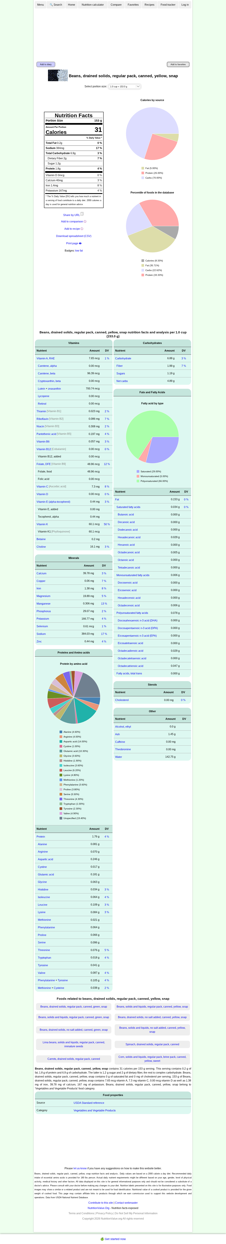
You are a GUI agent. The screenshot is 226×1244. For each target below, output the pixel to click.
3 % (107, 441)
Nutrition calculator (93, 4)
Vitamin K (42, 524)
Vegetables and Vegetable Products (95, 1110)
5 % (104, 596)
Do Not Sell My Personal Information (136, 1213)
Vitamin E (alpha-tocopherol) (53, 501)
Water (118, 757)
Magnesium (43, 596)
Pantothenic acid (46, 434)
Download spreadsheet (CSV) (73, 236)
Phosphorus (44, 611)
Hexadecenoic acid (129, 597)
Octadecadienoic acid (130, 650)
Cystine (42, 866)
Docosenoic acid (127, 582)
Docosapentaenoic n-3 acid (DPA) (138, 628)
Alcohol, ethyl (123, 726)
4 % (107, 434)
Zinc (39, 641)
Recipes (149, 4)
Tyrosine (43, 965)
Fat (117, 499)
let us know (80, 1168)
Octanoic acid (126, 560)
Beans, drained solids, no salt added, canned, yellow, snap (152, 1017)
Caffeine (120, 741)
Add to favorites (178, 64)
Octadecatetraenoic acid (132, 658)
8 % (107, 486)
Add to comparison (72, 221)
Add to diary (46, 64)
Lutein (41, 388)
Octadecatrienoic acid (130, 665)
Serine (42, 942)
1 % (107, 358)
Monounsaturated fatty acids (132, 575)
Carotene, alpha (47, 365)
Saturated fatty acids (128, 507)
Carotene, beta (46, 373)
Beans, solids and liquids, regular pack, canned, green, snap (73, 1017)
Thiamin (41, 411)
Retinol (42, 403)
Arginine (43, 851)
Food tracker (168, 4)
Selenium (42, 626)
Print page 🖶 (73, 243)
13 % (104, 603)
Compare (116, 4)
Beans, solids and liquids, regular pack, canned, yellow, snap (152, 1006)
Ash (117, 734)
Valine (41, 972)
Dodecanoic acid (128, 529)
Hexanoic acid (126, 544)
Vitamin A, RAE (46, 358)
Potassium (43, 618)
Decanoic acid (126, 522)
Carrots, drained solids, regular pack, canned (73, 1058)
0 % (107, 449)
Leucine (42, 904)
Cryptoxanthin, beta (49, 381)
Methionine (44, 919)
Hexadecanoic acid (129, 537)
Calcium (41, 573)
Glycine (42, 882)
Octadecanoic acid (129, 552)
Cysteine (59, 988)
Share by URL (71, 215)
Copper (41, 580)
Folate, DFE (44, 464)
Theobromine (123, 749)
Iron (39, 588)
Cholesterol (122, 700)
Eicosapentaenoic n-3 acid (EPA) (137, 635)
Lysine (41, 912)
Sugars (120, 373)
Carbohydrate (123, 358)
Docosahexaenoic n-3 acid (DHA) (137, 620)
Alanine (42, 844)
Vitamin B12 (44, 449)
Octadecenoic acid (129, 605)
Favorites (133, 4)
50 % (107, 524)
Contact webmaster (126, 1202)
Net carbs (122, 381)
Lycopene (43, 396)
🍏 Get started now (113, 1239)
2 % (107, 411)
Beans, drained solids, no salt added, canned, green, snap (74, 1029)
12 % (107, 464)
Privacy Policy (104, 1213)
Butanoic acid (126, 514)
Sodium (41, 634)
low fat (79, 250)
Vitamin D (42, 494)
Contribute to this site (100, 1202)
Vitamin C (42, 486)
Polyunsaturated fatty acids (132, 612)
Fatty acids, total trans (129, 673)
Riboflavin (42, 418)
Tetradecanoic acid (129, 567)
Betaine (41, 539)
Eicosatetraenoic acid (130, 643)
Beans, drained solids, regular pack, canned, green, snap (73, 1006)
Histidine (43, 889)
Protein (41, 836)
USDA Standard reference (89, 1102)
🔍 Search (56, 4)
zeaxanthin (54, 388)
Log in (185, 4)
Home (71, 4)
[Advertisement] (113, 33)
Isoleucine (44, 897)
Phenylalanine (46, 927)
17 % (104, 634)
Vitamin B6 (43, 441)
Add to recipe (72, 228)
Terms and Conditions (81, 1213)
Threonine (44, 950)
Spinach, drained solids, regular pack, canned (152, 1044)
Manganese (43, 603)
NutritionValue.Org (98, 1208)
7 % (107, 418)
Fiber (119, 365)
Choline (41, 546)
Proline (42, 934)
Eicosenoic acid (127, 590)
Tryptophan (44, 957)
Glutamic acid (46, 874)
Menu (40, 4)
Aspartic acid (45, 859)
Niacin (40, 426)
